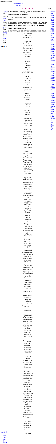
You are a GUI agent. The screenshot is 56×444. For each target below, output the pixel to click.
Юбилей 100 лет (53, 123)
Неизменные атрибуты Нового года (5, 33)
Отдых (4, 441)
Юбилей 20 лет (52, 124)
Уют (3, 440)
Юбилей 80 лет (52, 128)
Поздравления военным (52, 26)
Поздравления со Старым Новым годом (53, 107)
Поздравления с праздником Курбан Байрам (53, 94)
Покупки (4, 435)
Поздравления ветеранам (52, 22)
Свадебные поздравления (52, 116)
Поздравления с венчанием (53, 66)
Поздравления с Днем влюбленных (53, 71)
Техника (4, 439)
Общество (4, 437)
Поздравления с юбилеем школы (53, 103)
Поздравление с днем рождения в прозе (53, 16)
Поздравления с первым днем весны (53, 91)
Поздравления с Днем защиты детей (53, 76)
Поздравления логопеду (52, 36)
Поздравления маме (18, 4)
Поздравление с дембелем (53, 14)
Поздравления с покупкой (53, 11)
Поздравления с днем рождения (53, 80)
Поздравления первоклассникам (53, 55)
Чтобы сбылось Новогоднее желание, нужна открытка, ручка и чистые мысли (5, 11)
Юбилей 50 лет (52, 126)
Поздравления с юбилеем (53, 100)
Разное (3, 434)
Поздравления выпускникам (52, 28)
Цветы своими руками (18, 6)
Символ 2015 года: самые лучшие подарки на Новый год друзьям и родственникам (5, 19)
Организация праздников (3, 432)
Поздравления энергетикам (52, 114)
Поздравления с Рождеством (53, 98)
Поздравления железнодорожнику (53, 32)
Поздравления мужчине (52, 43)
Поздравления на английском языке (53, 46)
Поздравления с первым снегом (53, 92)
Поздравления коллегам (52, 35)
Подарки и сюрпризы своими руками (18, 3)
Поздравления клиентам (52, 33)
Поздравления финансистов (52, 113)
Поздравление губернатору (52, 13)
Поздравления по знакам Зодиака (53, 56)
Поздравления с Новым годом (53, 87)
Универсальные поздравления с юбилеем (53, 119)
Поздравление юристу (52, 21)
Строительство (5, 442)
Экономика (4, 438)
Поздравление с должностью (53, 17)
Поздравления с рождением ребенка (53, 96)
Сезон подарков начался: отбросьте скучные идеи (5, 27)
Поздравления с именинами (53, 82)
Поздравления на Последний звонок (53, 49)
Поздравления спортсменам (52, 108)
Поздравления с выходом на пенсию (53, 68)
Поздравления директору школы (53, 31)
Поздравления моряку (52, 42)
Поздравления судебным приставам (52, 110)
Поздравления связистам (52, 105)
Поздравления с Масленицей (53, 84)
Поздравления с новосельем (53, 86)
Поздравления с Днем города (53, 73)
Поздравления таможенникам (52, 111)
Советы (4, 436)
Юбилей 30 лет (52, 125)
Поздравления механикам (52, 39)
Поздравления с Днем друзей (53, 74)
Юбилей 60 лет (52, 127)
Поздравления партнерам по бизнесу (52, 53)
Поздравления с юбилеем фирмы (53, 102)
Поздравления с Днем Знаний (53, 78)
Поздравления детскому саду (52, 29)
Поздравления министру (52, 40)
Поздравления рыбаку (52, 59)
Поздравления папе (18, 5)
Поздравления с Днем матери (53, 79)
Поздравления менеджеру (52, 38)
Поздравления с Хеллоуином (53, 99)
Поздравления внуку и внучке (53, 24)
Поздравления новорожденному (53, 51)
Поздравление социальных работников (52, 20)
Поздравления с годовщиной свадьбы (53, 70)
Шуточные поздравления (52, 120)
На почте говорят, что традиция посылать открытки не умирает (5, 38)
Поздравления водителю (52, 25)
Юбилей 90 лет (52, 129)
